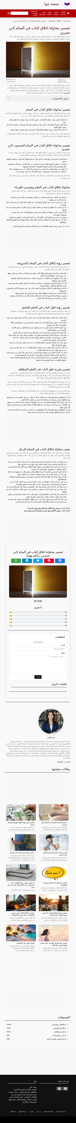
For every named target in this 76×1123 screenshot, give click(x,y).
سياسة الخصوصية (48, 1111)
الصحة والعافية (49, 13)
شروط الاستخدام (60, 1111)
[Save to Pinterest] (49, 561)
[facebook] (65, 1088)
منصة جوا (66, 21)
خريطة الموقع (23, 1111)
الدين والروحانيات (42, 13)
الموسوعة (66, 93)
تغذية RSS (13, 1111)
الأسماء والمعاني (55, 13)
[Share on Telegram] (27, 561)
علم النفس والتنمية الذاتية (34, 13)
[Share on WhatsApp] (16, 561)
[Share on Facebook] (60, 561)
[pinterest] (59, 1088)
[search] (8, 13)
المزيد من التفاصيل (63, 762)
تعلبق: (63, 653)
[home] (68, 13)
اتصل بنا (31, 1111)
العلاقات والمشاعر (63, 13)
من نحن (39, 1111)
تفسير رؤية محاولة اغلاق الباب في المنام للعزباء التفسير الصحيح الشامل (37, 226)
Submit (38, 677)
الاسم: (63, 645)
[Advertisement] (38, 242)
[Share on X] (38, 561)
